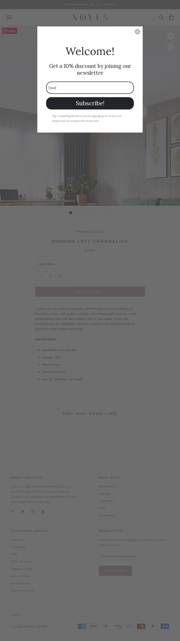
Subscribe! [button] (90, 103)
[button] (137, 31)
